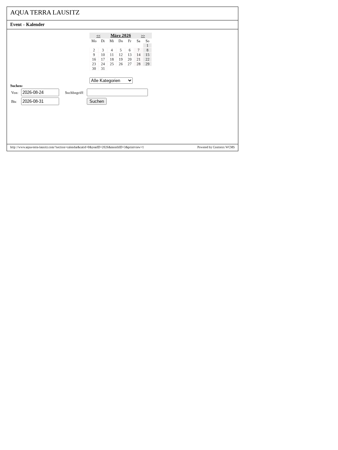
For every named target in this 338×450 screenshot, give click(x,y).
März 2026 (121, 35)
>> (143, 36)
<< (98, 36)
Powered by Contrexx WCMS (216, 147)
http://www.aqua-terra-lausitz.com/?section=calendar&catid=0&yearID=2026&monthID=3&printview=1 (77, 147)
